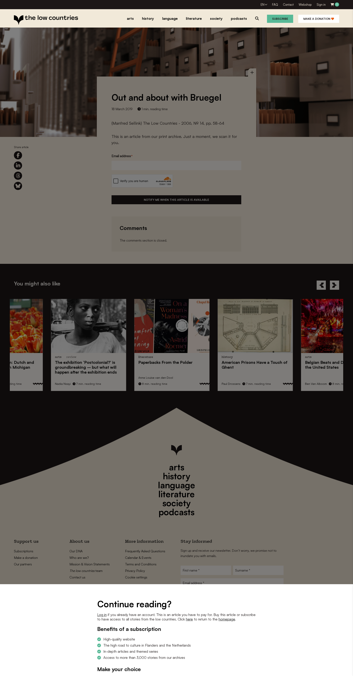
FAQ (275, 5)
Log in (102, 615)
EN (262, 5)
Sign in (321, 5)
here (189, 619)
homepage (227, 619)
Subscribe (280, 18)
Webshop (305, 5)
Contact (288, 5)
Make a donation (317, 18)
